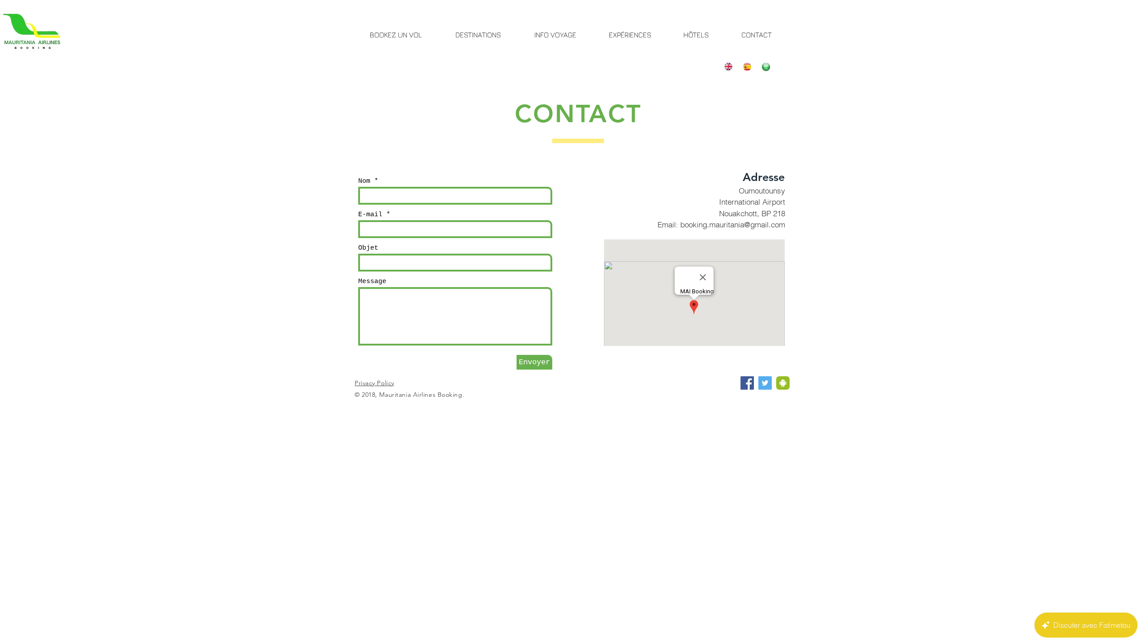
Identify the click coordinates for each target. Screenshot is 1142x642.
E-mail (370, 214)
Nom (364, 181)
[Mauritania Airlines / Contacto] (747, 66)
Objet (368, 248)
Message (372, 281)
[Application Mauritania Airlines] (783, 383)
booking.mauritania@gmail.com (732, 224)
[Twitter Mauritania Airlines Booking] (765, 383)
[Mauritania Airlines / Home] (728, 66)
